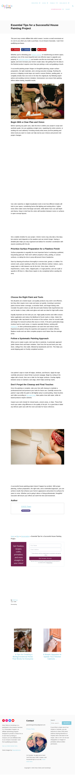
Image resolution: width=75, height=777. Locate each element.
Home (13, 536)
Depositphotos (16, 750)
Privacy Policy (49, 562)
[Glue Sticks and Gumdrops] (8, 6)
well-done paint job (24, 59)
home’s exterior (36, 54)
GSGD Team (26, 506)
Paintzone (14, 326)
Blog (17, 536)
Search (53, 720)
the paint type (31, 395)
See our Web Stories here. (10, 746)
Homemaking (25, 536)
